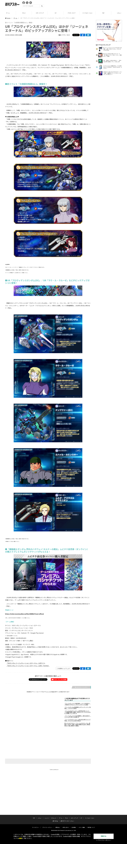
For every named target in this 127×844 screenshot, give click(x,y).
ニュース (46, 818)
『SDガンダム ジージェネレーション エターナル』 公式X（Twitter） (28, 666)
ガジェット (53, 818)
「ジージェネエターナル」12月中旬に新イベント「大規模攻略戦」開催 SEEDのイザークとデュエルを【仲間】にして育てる (77, 712)
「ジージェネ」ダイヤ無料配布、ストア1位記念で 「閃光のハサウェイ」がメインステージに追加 (77, 704)
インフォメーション (71, 13)
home (8, 18)
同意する (103, 836)
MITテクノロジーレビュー (68, 821)
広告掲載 (74, 827)
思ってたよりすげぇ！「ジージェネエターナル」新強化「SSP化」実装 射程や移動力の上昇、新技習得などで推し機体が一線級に (77, 724)
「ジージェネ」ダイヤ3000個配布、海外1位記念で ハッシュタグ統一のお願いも (77, 716)
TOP (87, 13)
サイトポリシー (35, 827)
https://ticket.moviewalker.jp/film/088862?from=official (24, 614)
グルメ (8, 13)
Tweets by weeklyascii (54, 769)
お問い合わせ (65, 827)
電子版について (91, 827)
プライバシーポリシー (47, 827)
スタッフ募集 (82, 827)
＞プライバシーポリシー (103, 840)
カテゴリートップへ (82, 687)
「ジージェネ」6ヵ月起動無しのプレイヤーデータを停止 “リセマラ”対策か (77, 708)
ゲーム (15, 18)
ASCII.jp (56, 821)
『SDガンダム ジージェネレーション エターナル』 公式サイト (25, 663)
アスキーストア (56, 13)
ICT (40, 13)
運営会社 (57, 827)
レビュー (103, 13)
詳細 (20, 838)
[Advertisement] (90, 5)
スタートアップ (24, 13)
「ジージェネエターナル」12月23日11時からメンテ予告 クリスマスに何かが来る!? (77, 720)
